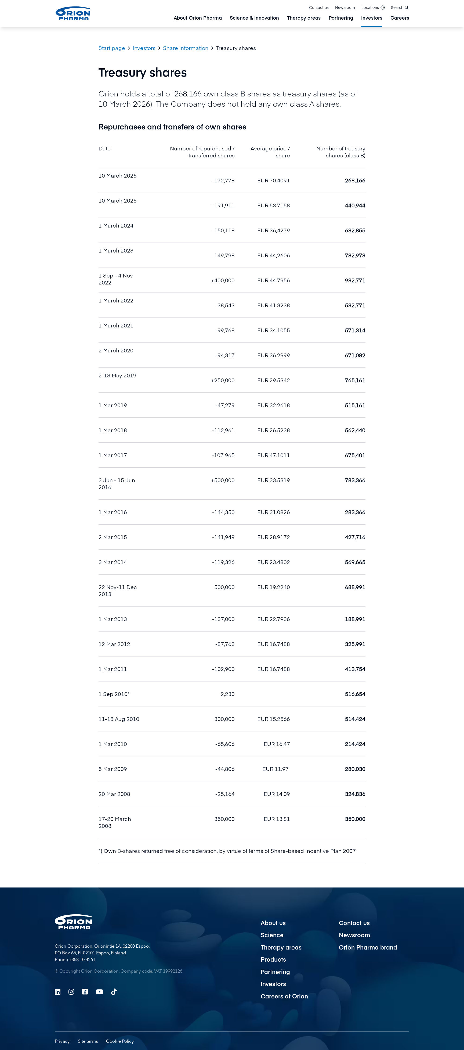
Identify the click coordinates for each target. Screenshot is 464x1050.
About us (273, 923)
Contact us (319, 7)
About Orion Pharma (198, 18)
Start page (112, 47)
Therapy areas (304, 18)
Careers (399, 18)
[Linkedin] (57, 991)
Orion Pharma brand (368, 947)
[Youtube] (99, 991)
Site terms (88, 1041)
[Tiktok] (114, 991)
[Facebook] (85, 991)
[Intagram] (71, 991)
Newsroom (345, 7)
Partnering (341, 18)
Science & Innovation (254, 18)
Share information (185, 47)
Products (273, 959)
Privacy (62, 1041)
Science (272, 935)
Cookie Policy (120, 1041)
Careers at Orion (284, 996)
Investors (371, 18)
